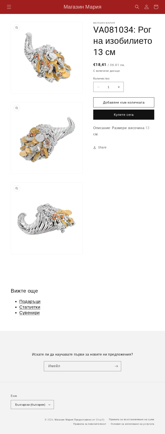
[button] (9, 7)
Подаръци (30, 301)
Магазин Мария (64, 419)
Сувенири (29, 312)
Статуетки (29, 307)
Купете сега (124, 115)
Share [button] (102, 147)
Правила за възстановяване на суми (131, 419)
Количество (101, 78)
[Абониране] (116, 366)
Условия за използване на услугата (132, 424)
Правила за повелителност (89, 424)
